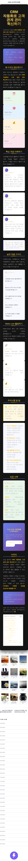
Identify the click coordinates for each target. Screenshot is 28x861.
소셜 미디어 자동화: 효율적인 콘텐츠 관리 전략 (6, 711)
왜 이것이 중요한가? (10, 618)
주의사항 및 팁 (9, 637)
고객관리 (17, 653)
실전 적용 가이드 (9, 627)
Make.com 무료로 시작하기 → (14, 543)
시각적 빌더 (12, 633)
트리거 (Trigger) (13, 622)
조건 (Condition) (13, 625)
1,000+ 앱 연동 (12, 632)
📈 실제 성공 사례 (13, 640)
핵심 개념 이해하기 (10, 620)
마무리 (6, 644)
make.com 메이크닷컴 (14, 2)
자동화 (22, 653)
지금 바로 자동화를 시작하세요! (14, 642)
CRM (6, 653)
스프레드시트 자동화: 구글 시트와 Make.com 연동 (20, 711)
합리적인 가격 (12, 635)
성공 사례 (7, 638)
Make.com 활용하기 (10, 630)
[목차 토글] (20, 616)
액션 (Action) (12, 623)
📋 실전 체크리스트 (13, 628)
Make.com (11, 653)
